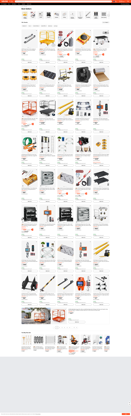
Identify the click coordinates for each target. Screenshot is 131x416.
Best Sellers (25, 6)
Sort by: (104, 22)
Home (22, 6)
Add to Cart (30, 62)
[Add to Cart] (31, 344)
